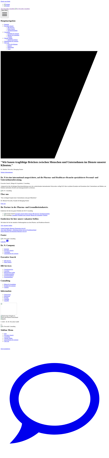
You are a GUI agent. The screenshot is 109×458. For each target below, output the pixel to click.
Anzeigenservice (8, 269)
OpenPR (6, 300)
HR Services (10, 27)
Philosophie (10, 47)
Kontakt (6, 297)
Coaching (6, 271)
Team (8, 49)
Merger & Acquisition (13, 35)
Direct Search (11, 29)
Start (5, 333)
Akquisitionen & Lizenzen (11, 41)
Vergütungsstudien (12, 30)
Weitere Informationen (7, 172)
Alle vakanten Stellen (6, 225)
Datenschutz (7, 294)
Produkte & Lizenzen (13, 33)
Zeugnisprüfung (8, 277)
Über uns (6, 42)
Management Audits (9, 272)
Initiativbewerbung (12, 39)
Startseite (6, 24)
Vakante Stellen (8, 38)
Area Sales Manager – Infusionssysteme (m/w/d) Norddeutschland (18, 230)
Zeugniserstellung (9, 275)
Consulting (7, 32)
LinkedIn (6, 299)
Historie (9, 46)
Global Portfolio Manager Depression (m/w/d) (13, 228)
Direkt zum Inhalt (5, 1)
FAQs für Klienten (12, 44)
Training (9, 36)
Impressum (7, 296)
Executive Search (8, 26)
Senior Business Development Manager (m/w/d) (14, 231)
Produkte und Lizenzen (24, 215)
